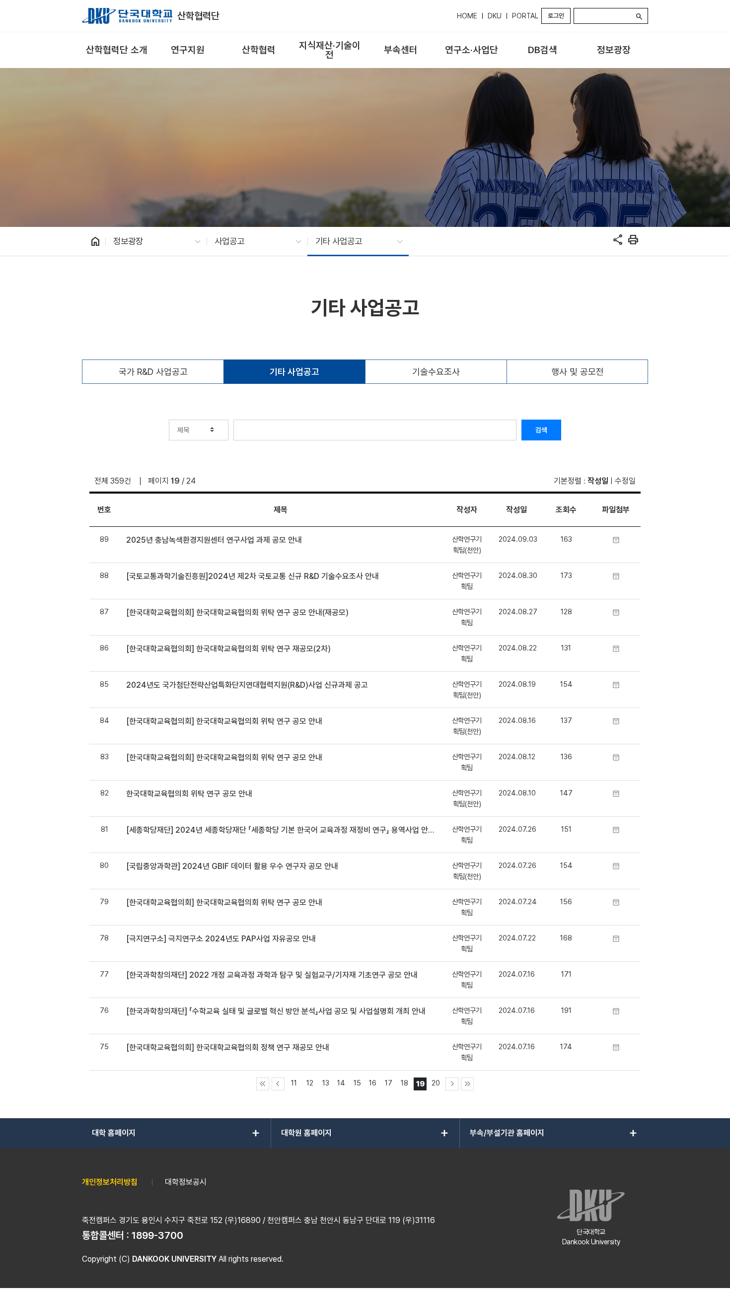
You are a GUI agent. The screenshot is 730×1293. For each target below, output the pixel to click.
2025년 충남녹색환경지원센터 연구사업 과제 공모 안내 (214, 540)
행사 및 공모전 (577, 371)
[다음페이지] (451, 1084)
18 (404, 1082)
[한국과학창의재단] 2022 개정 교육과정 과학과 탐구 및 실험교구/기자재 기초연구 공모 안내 (272, 975)
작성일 (597, 481)
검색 (541, 430)
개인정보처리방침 (110, 1182)
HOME (467, 16)
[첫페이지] (262, 1084)
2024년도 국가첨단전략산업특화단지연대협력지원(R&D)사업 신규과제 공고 (247, 685)
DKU (495, 16)
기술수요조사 (436, 371)
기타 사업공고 (294, 371)
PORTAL (525, 16)
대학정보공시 (186, 1182)
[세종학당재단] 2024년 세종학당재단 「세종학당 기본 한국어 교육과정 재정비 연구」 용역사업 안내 (280, 830)
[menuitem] (116, 50)
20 (436, 1082)
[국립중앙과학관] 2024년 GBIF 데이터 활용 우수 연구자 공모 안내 (232, 866)
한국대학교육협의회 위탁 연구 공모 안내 (189, 793)
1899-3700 (157, 1235)
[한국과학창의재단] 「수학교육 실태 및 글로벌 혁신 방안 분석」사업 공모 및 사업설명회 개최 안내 (276, 1011)
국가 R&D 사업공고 (153, 371)
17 (388, 1082)
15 (357, 1082)
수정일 (625, 481)
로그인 (556, 15)
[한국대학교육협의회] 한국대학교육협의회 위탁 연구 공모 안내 (224, 721)
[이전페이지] (278, 1084)
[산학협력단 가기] (127, 16)
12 (309, 1082)
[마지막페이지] (467, 1084)
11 (294, 1082)
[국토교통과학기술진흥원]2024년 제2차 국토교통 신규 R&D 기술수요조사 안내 (252, 576)
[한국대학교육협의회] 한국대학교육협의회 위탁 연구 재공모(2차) (228, 648)
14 (341, 1082)
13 (325, 1082)
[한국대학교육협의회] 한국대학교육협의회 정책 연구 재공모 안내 (227, 1047)
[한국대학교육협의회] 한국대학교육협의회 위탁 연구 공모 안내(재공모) (237, 612)
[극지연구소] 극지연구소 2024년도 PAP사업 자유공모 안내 (221, 938)
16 (372, 1082)
